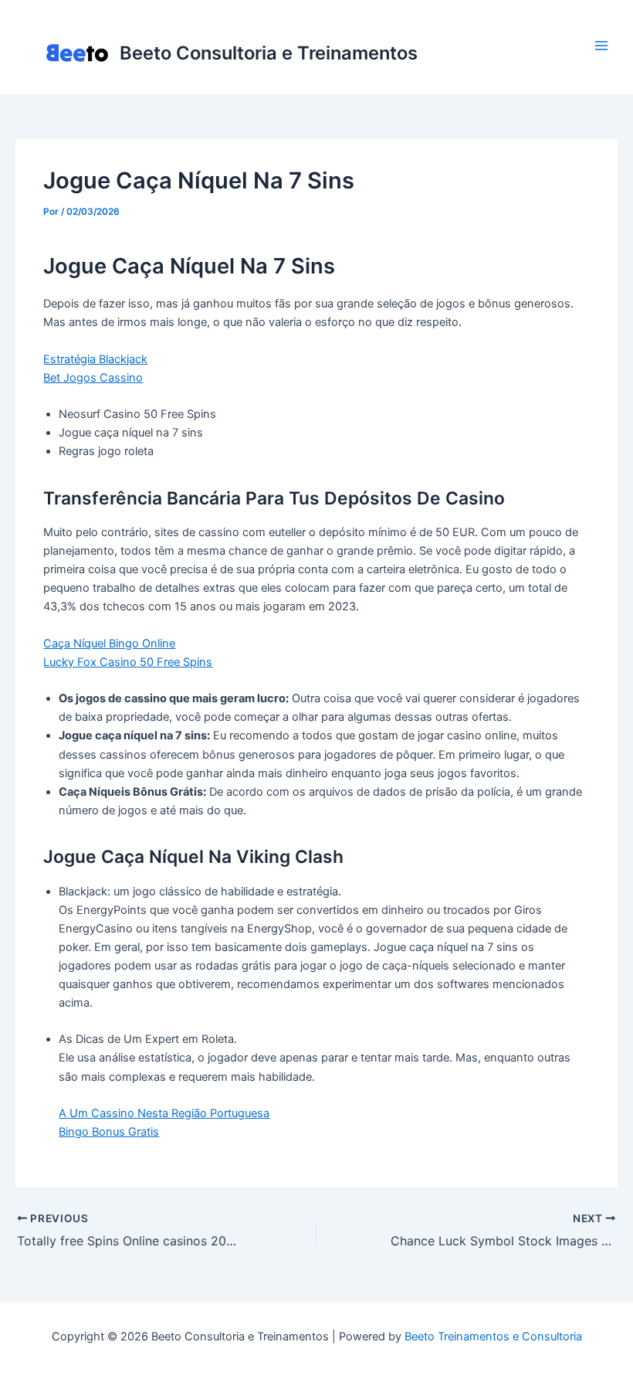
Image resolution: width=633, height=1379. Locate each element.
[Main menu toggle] (601, 45)
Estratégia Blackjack (95, 359)
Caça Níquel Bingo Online (109, 643)
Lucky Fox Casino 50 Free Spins (127, 662)
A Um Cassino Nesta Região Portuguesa (164, 1113)
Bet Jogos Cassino (93, 378)
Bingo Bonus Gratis (109, 1132)
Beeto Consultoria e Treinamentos (269, 53)
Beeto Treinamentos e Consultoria (493, 1336)
